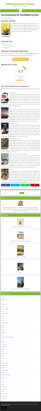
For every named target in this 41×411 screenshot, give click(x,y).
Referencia (3, 389)
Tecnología (3, 398)
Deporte (3, 327)
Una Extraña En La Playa (20, 256)
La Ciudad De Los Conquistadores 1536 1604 (20, 226)
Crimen (2, 320)
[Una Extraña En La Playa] (20, 250)
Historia (2, 349)
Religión (3, 391)
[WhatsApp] (25, 185)
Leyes (2, 360)
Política (2, 384)
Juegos (2, 356)
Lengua (2, 358)
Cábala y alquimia (5, 308)
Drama (2, 330)
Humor (2, 351)
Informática (3, 353)
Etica (2, 334)
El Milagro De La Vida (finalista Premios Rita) (20, 288)
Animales (3, 297)
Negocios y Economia (5, 374)
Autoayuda (3, 304)
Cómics (2, 318)
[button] (20, 10)
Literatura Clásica (5, 363)
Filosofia (3, 341)
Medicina (3, 367)
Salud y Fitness (4, 393)
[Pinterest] (35, 185)
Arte (2, 301)
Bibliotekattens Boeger (20, 4)
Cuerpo (2, 325)
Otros (8, 187)
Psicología (3, 386)
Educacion (3, 332)
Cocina (2, 315)
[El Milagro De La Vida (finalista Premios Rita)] (20, 282)
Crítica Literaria (4, 323)
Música (2, 372)
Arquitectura (4, 299)
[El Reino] (20, 266)
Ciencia (2, 311)
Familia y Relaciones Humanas (7, 337)
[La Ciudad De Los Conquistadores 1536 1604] (20, 222)
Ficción (2, 339)
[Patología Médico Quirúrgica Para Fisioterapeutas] (20, 235)
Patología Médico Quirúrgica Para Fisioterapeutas (20, 241)
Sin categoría (4, 396)
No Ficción (3, 377)
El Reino (20, 272)
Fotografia (3, 344)
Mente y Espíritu (4, 370)
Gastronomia (4, 346)
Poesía (2, 382)
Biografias (3, 306)
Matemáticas (4, 365)
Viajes (2, 400)
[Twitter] (15, 185)
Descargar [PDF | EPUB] (20, 59)
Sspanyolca (8, 44)
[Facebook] (6, 185)
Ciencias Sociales (4, 313)
